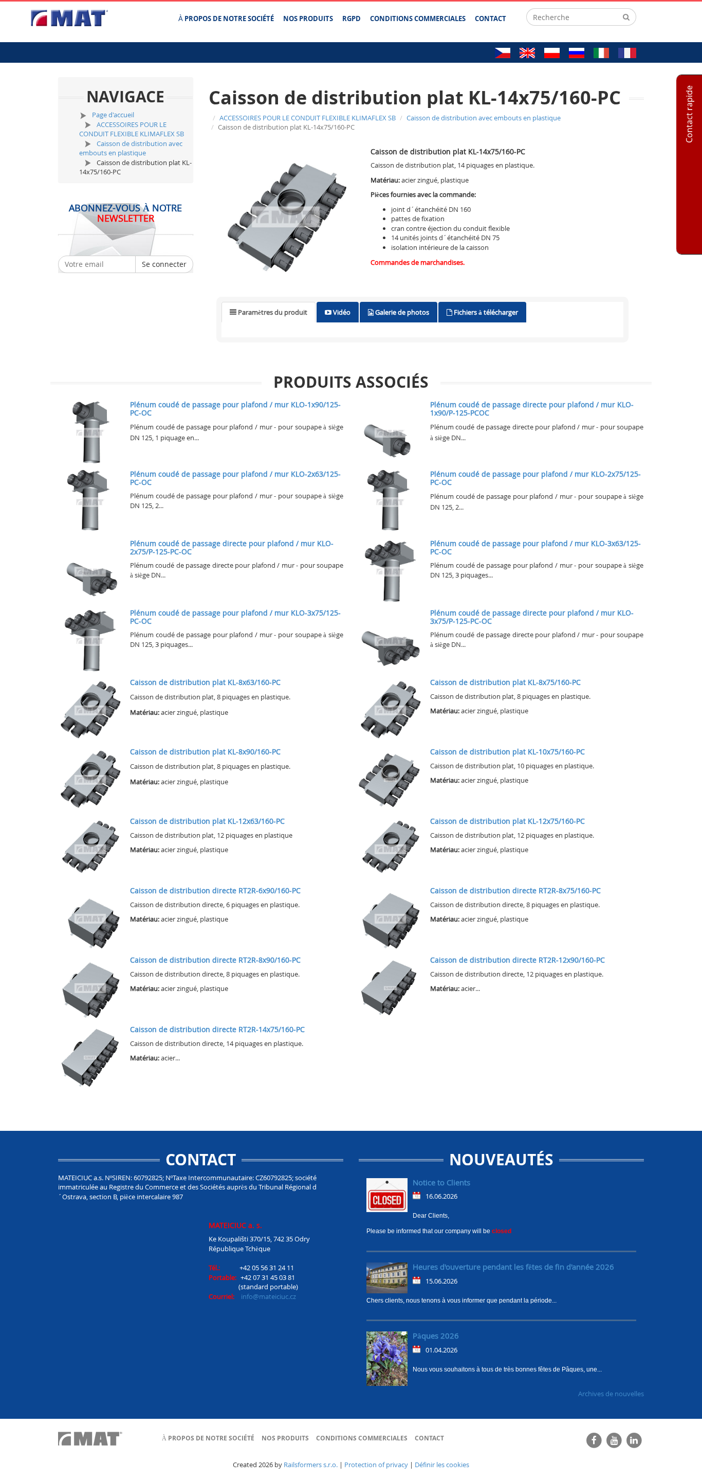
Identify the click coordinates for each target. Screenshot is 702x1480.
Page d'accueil (113, 114)
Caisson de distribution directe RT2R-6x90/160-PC (215, 890)
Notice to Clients (441, 1182)
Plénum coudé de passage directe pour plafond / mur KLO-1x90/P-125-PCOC (532, 408)
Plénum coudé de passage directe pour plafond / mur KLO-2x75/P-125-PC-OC (232, 547)
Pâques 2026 (436, 1335)
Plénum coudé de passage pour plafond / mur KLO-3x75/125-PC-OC (235, 616)
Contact (429, 1438)
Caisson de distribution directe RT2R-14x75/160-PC (217, 1029)
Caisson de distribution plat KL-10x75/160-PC (507, 751)
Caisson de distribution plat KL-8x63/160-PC (205, 682)
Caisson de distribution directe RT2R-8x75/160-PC (515, 890)
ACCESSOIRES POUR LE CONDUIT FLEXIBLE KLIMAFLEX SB (131, 129)
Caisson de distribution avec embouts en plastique (130, 148)
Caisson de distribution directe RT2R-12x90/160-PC (517, 960)
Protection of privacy (376, 1464)
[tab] (268, 312)
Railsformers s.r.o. (311, 1464)
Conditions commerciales (362, 1438)
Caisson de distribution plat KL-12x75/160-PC (507, 821)
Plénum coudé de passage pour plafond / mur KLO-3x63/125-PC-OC (535, 547)
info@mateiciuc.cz (268, 1296)
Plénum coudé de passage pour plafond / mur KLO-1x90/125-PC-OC (235, 408)
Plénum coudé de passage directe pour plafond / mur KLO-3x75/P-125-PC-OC (532, 616)
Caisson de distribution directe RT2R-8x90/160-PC (215, 960)
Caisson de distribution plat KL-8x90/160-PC (205, 751)
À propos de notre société (208, 1438)
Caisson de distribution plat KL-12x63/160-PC (207, 821)
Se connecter (164, 264)
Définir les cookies (442, 1464)
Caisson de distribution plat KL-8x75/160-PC (505, 682)
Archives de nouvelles (611, 1393)
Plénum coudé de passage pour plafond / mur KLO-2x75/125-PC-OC (535, 477)
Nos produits (285, 1438)
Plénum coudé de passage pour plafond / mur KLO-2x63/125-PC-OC (235, 477)
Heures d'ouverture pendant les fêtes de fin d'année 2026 (513, 1266)
